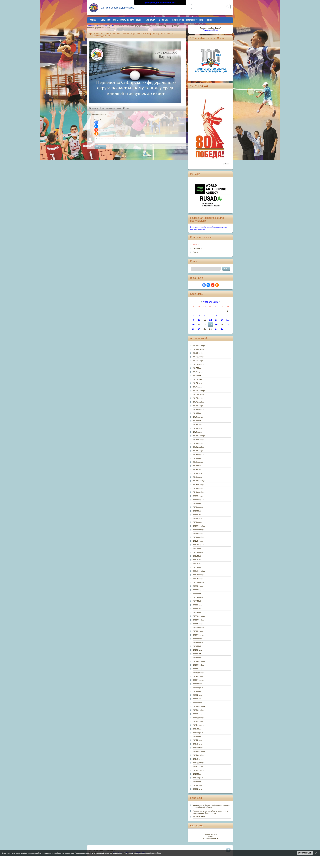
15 (227, 320)
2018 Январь (198, 406)
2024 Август (197, 703)
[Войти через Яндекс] (96, 130)
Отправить (100, 147)
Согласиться (305, 853)
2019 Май (197, 466)
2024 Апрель (198, 688)
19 (112, 26)
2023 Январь (198, 631)
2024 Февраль (198, 680)
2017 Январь (198, 361)
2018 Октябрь (198, 439)
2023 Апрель (198, 642)
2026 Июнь (197, 785)
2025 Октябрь (198, 755)
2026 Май (197, 781)
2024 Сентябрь (199, 706)
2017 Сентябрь (199, 391)
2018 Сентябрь (199, 436)
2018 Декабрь (198, 447)
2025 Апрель (198, 733)
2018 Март (197, 413)
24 (199, 329)
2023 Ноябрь (198, 669)
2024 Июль (197, 699)
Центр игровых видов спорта (117, 7)
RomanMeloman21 (114, 108)
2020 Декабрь (198, 537)
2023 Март (197, 639)
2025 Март (197, 729)
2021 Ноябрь (198, 579)
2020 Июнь (197, 515)
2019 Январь (198, 451)
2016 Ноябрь (198, 353)
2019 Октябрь (198, 485)
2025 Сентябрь (199, 751)
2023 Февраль (198, 635)
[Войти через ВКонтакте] (96, 126)
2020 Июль (197, 518)
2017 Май (197, 376)
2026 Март (197, 774)
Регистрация (208, 30)
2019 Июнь (197, 470)
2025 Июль (197, 744)
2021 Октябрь (198, 575)
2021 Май (197, 556)
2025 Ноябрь (198, 759)
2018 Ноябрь (198, 443)
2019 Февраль (198, 454)
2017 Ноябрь (198, 398)
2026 (98, 26)
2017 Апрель (198, 372)
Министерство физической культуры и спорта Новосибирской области (211, 806)
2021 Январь (198, 541)
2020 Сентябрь (199, 526)
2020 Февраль (198, 500)
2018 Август (197, 432)
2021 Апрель (198, 552)
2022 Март (197, 594)
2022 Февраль (198, 590)
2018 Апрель (198, 417)
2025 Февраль (198, 725)
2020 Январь (198, 496)
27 (216, 329)
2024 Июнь (197, 695)
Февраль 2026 (210, 302)
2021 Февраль (198, 545)
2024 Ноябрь (198, 714)
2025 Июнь (197, 740)
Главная (90, 26)
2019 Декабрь (198, 492)
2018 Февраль (198, 409)
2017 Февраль (198, 364)
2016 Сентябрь (199, 346)
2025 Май (197, 736)
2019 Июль (197, 473)
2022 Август (197, 612)
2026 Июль (197, 789)
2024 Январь (198, 676)
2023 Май (197, 646)
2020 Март (197, 503)
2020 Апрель (198, 507)
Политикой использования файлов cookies (142, 853)
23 (193, 329)
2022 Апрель (198, 597)
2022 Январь (198, 586)
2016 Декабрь (198, 357)
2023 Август (197, 657)
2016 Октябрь (198, 349)
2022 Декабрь (198, 627)
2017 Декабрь (198, 402)
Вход (216, 30)
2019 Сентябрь (199, 481)
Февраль (105, 26)
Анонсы (95, 108)
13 (216, 320)
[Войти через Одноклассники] (96, 134)
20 (216, 324)
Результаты (197, 248)
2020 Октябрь (198, 530)
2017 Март (197, 368)
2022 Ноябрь (198, 624)
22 (227, 324)
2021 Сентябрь (199, 571)
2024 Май (197, 691)
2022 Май (197, 601)
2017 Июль (197, 383)
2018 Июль (197, 428)
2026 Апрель (198, 778)
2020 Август (197, 522)
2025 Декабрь (198, 763)
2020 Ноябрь (198, 533)
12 (210, 320)
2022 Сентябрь (199, 616)
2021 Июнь (197, 560)
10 (199, 320)
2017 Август (197, 387)
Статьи (195, 252)
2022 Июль (197, 609)
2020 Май (197, 511)
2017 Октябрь (198, 394)
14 (222, 320)
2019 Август (197, 477)
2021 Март (197, 548)
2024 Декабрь (198, 718)
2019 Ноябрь (198, 488)
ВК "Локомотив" (199, 817)
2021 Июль (197, 563)
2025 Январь (198, 721)
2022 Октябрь (198, 620)
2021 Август (197, 567)
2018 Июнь (197, 424)
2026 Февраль (198, 770)
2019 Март (197, 458)
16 (193, 324)
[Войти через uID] (96, 122)
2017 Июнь (197, 379)
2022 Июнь (197, 605)
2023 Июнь (197, 650)
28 (222, 329)
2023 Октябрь (198, 665)
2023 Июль (197, 654)
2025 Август (197, 748)
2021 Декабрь (198, 582)
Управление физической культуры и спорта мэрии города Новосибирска (210, 812)
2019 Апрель (198, 462)
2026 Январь (198, 766)
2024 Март (197, 684)
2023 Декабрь (198, 672)
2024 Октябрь (198, 710)
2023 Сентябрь (199, 661)
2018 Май (197, 421)
